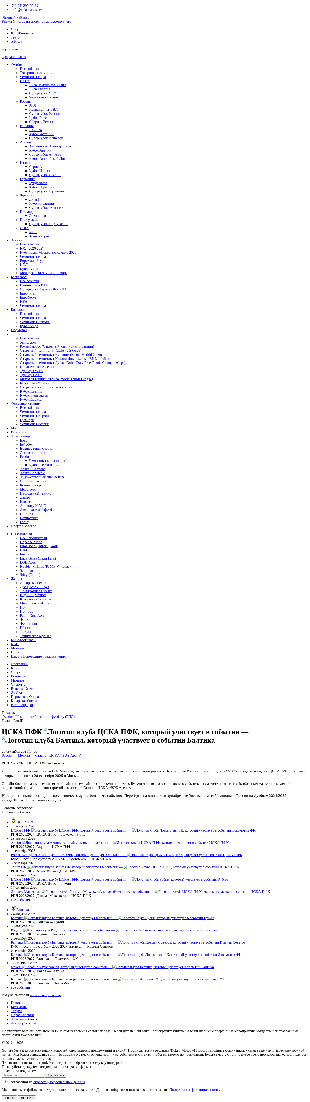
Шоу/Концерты (22, 33)
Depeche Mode (31, 542)
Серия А (35, 167)
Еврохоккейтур (32, 261)
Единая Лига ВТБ (34, 285)
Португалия (29, 220)
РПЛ (32, 105)
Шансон (26, 628)
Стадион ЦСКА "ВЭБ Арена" (58, 755)
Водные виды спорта (36, 448)
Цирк (15, 652)
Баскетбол (19, 277)
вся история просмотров (45, 995)
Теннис (16, 334)
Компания (19, 1007)
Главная (17, 1003)
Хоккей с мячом (32, 473)
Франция (27, 195)
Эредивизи (37, 216)
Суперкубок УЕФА (44, 93)
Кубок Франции (41, 203)
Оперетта (18, 684)
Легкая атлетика (32, 452)
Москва (24, 755)
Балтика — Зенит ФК (118, 979)
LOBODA (28, 562)
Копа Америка (40, 236)
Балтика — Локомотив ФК (126, 955)
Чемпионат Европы (44, 97)
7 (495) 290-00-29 (25, 5)
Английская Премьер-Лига (50, 146)
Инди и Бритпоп (33, 595)
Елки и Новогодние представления (38, 656)
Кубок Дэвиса (31, 399)
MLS (33, 232)
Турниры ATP (31, 375)
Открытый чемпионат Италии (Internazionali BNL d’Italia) (64, 359)
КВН (15, 644)
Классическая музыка (36, 599)
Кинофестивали (23, 640)
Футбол (17, 64)
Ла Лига (35, 130)
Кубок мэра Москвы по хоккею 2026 (48, 252)
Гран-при (27, 420)
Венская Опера (22, 688)
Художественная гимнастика (42, 477)
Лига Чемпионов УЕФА (47, 85)
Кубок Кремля (31, 391)
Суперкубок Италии (45, 175)
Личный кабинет (15, 17)
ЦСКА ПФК (26, 822)
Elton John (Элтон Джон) (39, 546)
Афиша (16, 41)
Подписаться (55, 1075)
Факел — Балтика (112, 967)
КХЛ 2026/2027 (32, 248)
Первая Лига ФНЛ (43, 109)
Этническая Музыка (35, 636)
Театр (15, 37)
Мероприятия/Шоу (34, 603)
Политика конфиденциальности (194, 1090)
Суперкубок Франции (46, 207)
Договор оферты (24, 1023)
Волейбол (18, 432)
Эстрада (26, 632)
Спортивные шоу (33, 481)
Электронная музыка (36, 591)
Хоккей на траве (32, 469)
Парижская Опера (25, 697)
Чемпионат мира (33, 77)
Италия (25, 162)
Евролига (27, 293)
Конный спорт (31, 485)
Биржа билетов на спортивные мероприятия (36, 21)
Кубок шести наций (44, 465)
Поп (23, 607)
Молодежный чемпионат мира (43, 273)
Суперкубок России (44, 113)
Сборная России (41, 122)
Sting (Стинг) (30, 575)
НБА (23, 301)
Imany (24, 554)
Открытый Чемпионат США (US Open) (50, 350)
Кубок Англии (40, 150)
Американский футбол (37, 510)
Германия (27, 179)
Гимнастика (29, 518)
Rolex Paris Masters (34, 383)
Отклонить (27, 1098)
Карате (25, 501)
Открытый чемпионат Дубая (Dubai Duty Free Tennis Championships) (72, 363)
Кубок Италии (40, 171)
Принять (9, 1098)
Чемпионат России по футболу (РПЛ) (45, 717)
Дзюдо (25, 497)
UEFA (25, 81)
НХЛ (24, 265)
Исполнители (21, 534)
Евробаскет (29, 297)
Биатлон (17, 310)
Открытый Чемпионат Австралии (46, 387)
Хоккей (16, 240)
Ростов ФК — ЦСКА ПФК (126, 855)
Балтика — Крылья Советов (128, 942)
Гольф (24, 522)
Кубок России (40, 118)
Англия (26, 142)
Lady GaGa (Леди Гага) (38, 558)
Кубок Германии (42, 187)
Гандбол (26, 514)
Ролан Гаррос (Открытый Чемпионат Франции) (57, 346)
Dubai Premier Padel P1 (37, 367)
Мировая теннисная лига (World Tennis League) (56, 379)
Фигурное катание (25, 403)
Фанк (24, 619)
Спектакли (19, 664)
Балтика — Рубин (112, 918)
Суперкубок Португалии (48, 224)
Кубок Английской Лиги (48, 158)
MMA (15, 428)
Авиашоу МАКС (33, 506)
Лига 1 (34, 199)
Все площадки (22, 705)
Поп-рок (26, 611)
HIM (23, 550)
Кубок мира (29, 269)
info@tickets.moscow (27, 10)
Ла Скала (18, 693)
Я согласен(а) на (45, 1082)
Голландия (28, 212)
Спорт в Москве (23, 526)
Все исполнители (33, 538)
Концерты (19, 676)
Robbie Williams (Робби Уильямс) (45, 566)
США (24, 228)
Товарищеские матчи (36, 73)
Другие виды (21, 436)
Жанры (16, 579)
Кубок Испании (41, 134)
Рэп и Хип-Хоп (32, 615)
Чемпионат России (34, 424)
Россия (25, 101)
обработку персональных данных (59, 1082)
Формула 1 (19, 330)
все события (20, 900)
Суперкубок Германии (46, 191)
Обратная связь (22, 1015)
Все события (29, 69)
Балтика (22, 910)
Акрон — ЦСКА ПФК (120, 842)
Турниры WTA (31, 371)
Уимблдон (28, 342)
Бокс (23, 440)
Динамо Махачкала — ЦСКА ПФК (140, 891)
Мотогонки (29, 489)
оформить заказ (14, 57)
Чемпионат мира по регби (49, 461)
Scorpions (27, 570)
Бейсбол (26, 444)
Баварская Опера (24, 701)
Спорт (16, 29)
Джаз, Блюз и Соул (34, 587)
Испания (27, 126)
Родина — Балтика (114, 930)
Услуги (16, 1011)
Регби (24, 457)
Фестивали (28, 624)
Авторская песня (33, 583)
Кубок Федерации (34, 395)
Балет (15, 668)
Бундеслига (38, 183)
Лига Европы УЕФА (45, 89)
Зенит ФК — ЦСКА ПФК (125, 867)
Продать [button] (8, 712)
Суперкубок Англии (45, 154)
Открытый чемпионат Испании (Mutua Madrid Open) (61, 354)
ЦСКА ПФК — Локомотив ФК (133, 830)
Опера (16, 672)
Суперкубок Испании (46, 138)
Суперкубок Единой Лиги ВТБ (44, 289)
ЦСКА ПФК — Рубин (119, 879)
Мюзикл (17, 648)
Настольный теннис (35, 493)
